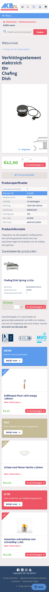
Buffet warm (9, 25)
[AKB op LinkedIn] (22, 570)
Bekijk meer (12, 360)
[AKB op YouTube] (30, 570)
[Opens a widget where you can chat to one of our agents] (38, 587)
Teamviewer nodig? (30, 581)
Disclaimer (16, 581)
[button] (35, 165)
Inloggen (39, 7)
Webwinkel (11, 22)
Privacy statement (10, 578)
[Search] (33, 7)
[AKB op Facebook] (18, 570)
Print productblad (25, 175)
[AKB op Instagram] (26, 570)
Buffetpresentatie (27, 22)
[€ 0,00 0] (45, 7)
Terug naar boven (26, 586)
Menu (8, 15)
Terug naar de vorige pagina (17, 49)
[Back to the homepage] (9, 7)
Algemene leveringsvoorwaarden (33, 578)
